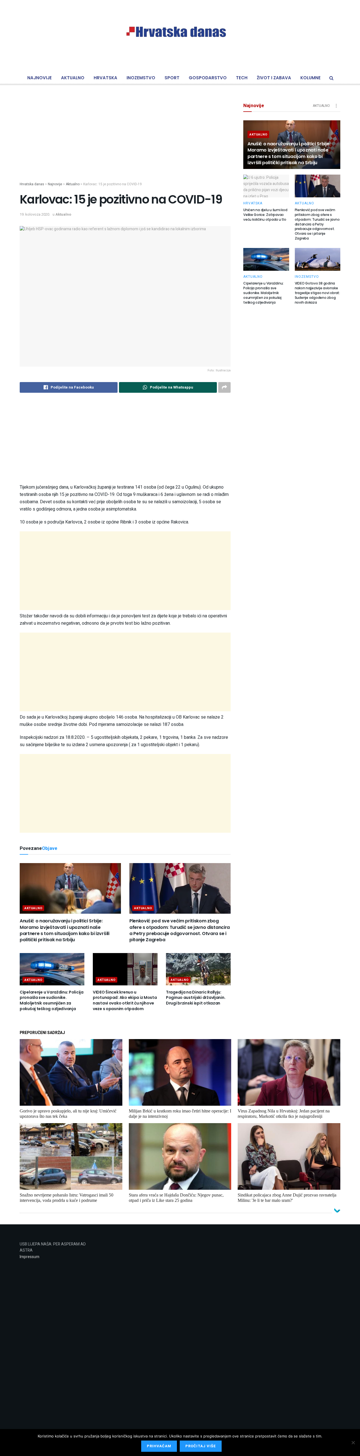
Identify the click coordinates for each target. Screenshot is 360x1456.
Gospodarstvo (208, 78)
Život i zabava (274, 78)
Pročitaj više (200, 1446)
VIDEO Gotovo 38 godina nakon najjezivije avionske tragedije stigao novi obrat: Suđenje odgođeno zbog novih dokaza (317, 292)
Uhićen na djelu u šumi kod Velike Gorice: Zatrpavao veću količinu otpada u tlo (265, 214)
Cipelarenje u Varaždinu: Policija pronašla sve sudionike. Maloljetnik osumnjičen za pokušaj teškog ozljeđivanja (52, 1000)
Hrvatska (105, 78)
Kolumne (310, 78)
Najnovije (39, 78)
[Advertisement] (125, 142)
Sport (172, 78)
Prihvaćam (159, 1446)
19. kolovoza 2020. (35, 214)
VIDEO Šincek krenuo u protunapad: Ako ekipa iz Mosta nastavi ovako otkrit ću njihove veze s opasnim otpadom (125, 1000)
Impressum (29, 1257)
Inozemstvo (141, 78)
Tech (242, 78)
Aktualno (72, 78)
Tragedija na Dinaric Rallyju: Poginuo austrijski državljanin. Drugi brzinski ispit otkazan (195, 997)
